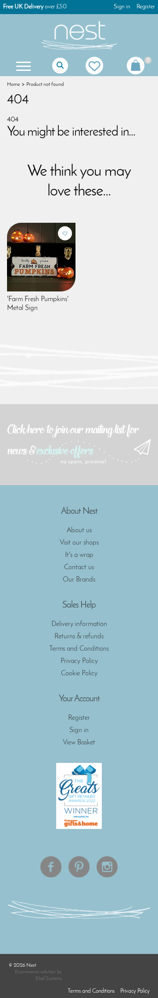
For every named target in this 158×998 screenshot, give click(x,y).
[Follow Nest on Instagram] (107, 866)
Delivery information (79, 624)
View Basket (79, 742)
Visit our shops (79, 542)
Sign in (122, 7)
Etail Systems (49, 978)
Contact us (79, 567)
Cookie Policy (79, 673)
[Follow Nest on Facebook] (50, 866)
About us (79, 530)
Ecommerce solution (35, 972)
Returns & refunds (79, 636)
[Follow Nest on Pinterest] (79, 866)
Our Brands (79, 579)
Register (145, 7)
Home (13, 84)
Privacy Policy (79, 661)
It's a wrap (79, 555)
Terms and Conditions (79, 648)
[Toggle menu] (22, 65)
